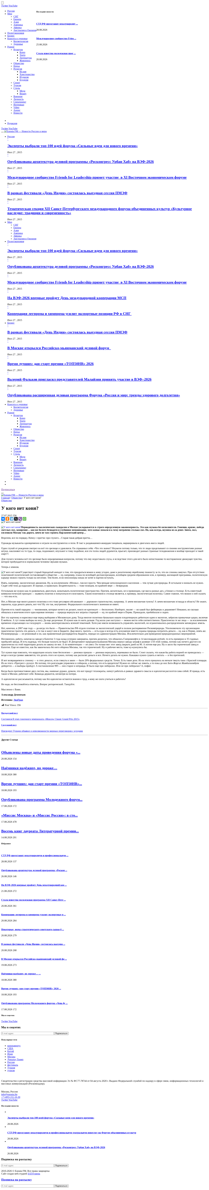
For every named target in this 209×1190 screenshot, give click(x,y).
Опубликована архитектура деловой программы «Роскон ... (34, 870)
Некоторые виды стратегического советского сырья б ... (32, 929)
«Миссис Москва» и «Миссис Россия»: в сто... (39, 815)
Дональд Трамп (15, 1059)
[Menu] (2, 132)
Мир (9, 13)
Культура (18, 49)
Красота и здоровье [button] (17, 404)
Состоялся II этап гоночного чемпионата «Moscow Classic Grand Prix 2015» (40, 719)
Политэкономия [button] (15, 241)
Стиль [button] (16, 454)
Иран (10, 1054)
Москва (11, 1056)
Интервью (18, 104)
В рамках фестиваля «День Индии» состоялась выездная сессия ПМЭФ (67, 193)
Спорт (16, 82)
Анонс (16, 110)
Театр (22, 55)
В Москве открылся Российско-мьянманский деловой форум (59, 348)
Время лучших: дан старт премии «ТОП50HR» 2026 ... (31, 988)
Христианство (27, 74)
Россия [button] (11, 136)
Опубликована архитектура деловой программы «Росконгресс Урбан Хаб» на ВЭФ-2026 (80, 162)
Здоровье (18, 44)
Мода (22, 91)
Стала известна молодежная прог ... (56, 53)
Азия (16, 22)
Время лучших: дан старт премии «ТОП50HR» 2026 (50, 364)
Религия (17, 69)
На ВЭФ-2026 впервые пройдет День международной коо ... (34, 885)
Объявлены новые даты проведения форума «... (40, 752)
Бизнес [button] (11, 323)
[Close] (2, 2)
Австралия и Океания (24, 30)
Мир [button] (9, 222)
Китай (10, 1051)
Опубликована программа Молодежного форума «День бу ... (34, 1003)
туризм (11, 1070)
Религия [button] (17, 434)
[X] (16, 519)
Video (16, 107)
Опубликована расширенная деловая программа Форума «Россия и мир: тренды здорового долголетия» (93, 395)
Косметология (20, 41)
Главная (5, 497)
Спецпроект (19, 102)
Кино (22, 52)
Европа (17, 19)
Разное (10, 46)
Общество (18, 63)
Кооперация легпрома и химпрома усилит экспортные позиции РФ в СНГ (69, 314)
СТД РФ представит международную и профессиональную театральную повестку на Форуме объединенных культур (71, 1132)
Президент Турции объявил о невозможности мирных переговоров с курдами (42, 731)
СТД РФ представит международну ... (57, 24)
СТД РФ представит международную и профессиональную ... (34, 855)
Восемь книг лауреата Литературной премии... (40, 831)
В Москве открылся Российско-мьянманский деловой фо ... (34, 959)
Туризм (17, 85)
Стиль (16, 88)
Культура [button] (18, 415)
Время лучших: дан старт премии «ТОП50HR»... (41, 784)
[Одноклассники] (7, 519)
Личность (18, 99)
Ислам (23, 71)
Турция (11, 1067)
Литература (26, 58)
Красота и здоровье (17, 38)
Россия (11, 11)
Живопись (25, 60)
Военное (17, 96)
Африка (17, 27)
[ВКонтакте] (3, 519)
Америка (18, 24)
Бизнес (11, 35)
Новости (17, 113)
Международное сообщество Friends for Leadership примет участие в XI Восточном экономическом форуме (97, 177)
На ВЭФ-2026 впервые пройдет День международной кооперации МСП (66, 298)
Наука (16, 66)
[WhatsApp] (24, 519)
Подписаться (8, 489)
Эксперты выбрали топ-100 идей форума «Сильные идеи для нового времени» (72, 146)
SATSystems (34, 1173)
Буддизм (24, 80)
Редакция (12, 123)
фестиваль (12, 1065)
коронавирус (14, 1045)
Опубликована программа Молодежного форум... (41, 800)
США (10, 1048)
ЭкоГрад (18, 700)
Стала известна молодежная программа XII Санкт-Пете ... (33, 900)
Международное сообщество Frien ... (56, 38)
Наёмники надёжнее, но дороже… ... (21, 973)
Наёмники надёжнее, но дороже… (29, 768)
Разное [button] (10, 412)
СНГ (15, 16)
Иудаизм (24, 77)
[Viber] (20, 519)
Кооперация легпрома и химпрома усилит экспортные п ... (33, 914)
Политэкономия (15, 33)
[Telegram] (11, 519)
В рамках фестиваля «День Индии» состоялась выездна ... (33, 944)
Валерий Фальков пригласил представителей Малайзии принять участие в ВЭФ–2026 (79, 379)
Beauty (23, 93)
